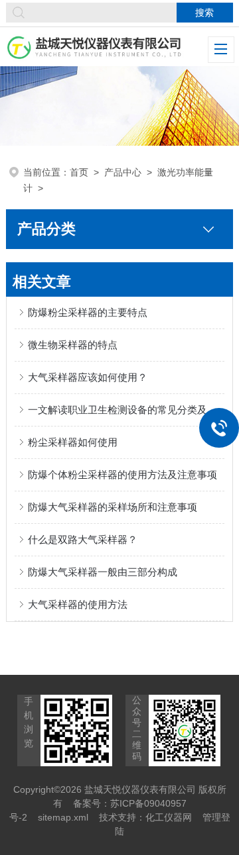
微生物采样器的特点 (73, 344)
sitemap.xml (63, 817)
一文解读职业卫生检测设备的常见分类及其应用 (126, 409)
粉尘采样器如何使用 (73, 442)
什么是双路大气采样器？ (82, 539)
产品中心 (122, 172)
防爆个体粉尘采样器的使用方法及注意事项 (122, 474)
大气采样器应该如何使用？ (87, 377)
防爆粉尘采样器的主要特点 (87, 312)
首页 (79, 172)
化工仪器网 (168, 817)
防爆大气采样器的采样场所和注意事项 (112, 507)
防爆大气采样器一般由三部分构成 (102, 572)
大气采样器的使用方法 (77, 604)
